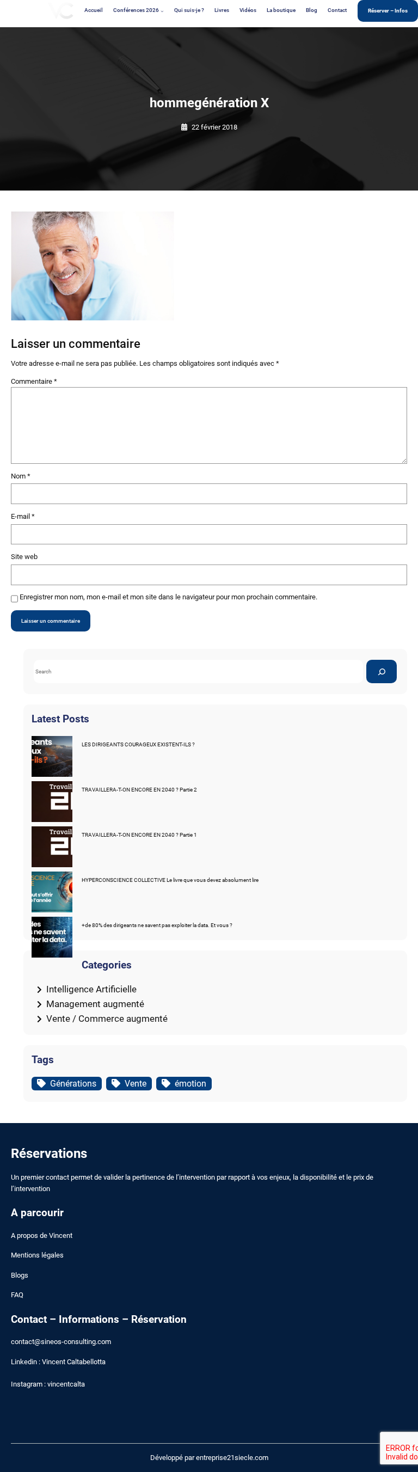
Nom (20, 476)
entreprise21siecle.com (232, 1457)
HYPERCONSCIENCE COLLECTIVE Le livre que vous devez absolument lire (170, 880)
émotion (190, 1083)
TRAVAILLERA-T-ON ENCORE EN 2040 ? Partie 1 (139, 835)
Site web (24, 557)
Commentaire (34, 381)
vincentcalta (66, 1384)
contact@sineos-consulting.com (61, 1342)
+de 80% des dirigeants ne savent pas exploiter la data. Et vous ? (157, 925)
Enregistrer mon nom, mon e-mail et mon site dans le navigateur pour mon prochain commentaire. (168, 597)
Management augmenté (95, 1003)
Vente (135, 1083)
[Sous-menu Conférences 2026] (162, 11)
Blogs (19, 1275)
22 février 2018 (214, 127)
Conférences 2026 (136, 10)
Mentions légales (37, 1255)
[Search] (381, 671)
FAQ (17, 1295)
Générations (73, 1083)
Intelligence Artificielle (91, 989)
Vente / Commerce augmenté (107, 1018)
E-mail (23, 516)
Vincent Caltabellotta (74, 1362)
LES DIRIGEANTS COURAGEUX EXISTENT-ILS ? (138, 744)
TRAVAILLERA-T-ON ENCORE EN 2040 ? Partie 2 (139, 790)
